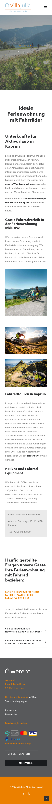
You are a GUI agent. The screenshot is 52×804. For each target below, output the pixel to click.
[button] (45, 7)
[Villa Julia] (18, 7)
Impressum (11, 710)
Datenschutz (12, 714)
